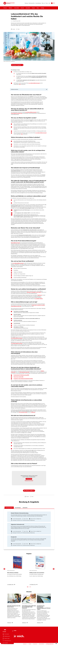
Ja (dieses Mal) (28, 478)
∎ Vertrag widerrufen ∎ (49, 643)
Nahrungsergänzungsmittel (24, 372)
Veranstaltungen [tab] (18, 507)
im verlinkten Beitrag (39, 298)
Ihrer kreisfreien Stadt (23, 412)
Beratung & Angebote (16, 65)
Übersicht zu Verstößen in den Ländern (34, 292)
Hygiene (42, 370)
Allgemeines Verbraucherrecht (17, 524)
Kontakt (30, 643)
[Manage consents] (56, 643)
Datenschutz (35, 643)
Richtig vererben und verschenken (37, 572)
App (20, 84)
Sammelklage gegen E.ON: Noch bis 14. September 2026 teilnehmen (29, 607)
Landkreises (33, 412)
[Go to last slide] (4, 569)
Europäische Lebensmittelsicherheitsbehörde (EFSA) (23, 378)
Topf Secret (39, 295)
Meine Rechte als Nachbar (12, 572)
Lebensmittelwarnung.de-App (16, 113)
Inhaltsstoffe (13, 372)
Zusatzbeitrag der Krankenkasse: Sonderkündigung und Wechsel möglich (43, 607)
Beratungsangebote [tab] (9, 507)
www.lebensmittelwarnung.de (34, 83)
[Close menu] (12, 631)
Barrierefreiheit (41, 643)
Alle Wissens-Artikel (28, 490)
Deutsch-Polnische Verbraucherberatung (19, 513)
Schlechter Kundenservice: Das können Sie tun (13, 606)
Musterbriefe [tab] (25, 507)
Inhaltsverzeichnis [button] (14, 89)
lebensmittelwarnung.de (15, 242)
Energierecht (13, 537)
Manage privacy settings (29, 480)
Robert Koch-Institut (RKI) (18, 376)
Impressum (25, 643)
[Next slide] (53, 569)
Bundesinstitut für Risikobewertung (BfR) (21, 375)
